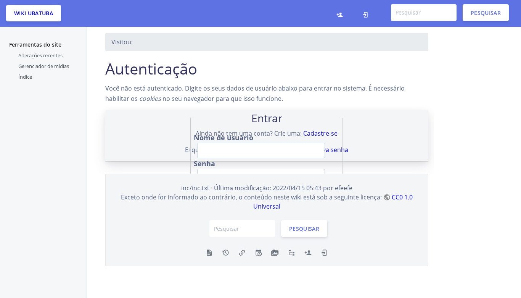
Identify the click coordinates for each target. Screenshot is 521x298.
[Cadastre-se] (341, 13)
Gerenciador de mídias (43, 66)
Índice (25, 76)
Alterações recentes (40, 55)
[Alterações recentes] (258, 252)
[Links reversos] (242, 252)
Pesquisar (486, 12)
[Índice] (291, 252)
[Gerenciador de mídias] (274, 252)
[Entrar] (367, 13)
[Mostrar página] (209, 252)
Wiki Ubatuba (33, 13)
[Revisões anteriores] (225, 252)
